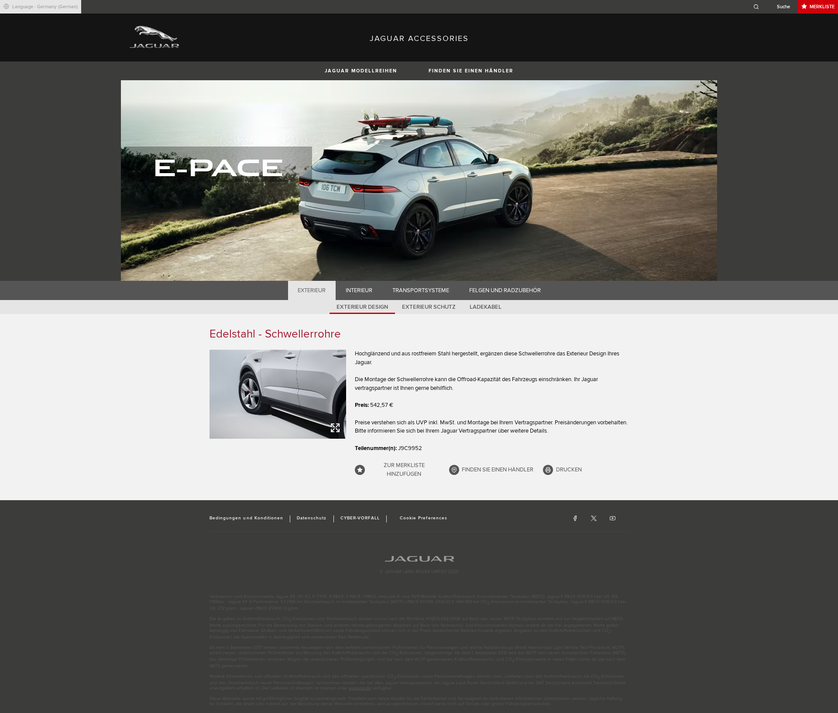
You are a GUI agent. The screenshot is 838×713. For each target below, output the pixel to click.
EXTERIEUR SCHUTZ (429, 307)
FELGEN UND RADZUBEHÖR (505, 290)
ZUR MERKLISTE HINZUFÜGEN (404, 470)
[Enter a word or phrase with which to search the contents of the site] (774, 7)
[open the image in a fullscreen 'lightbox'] (278, 394)
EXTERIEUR (312, 290)
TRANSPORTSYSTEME (420, 290)
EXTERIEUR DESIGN (362, 307)
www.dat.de (360, 688)
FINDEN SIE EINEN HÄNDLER (471, 71)
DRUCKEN (569, 469)
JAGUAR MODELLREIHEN (361, 71)
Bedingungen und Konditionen (246, 518)
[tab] (312, 290)
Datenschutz (311, 518)
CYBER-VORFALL (360, 518)
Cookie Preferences (423, 518)
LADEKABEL (485, 307)
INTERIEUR (359, 290)
